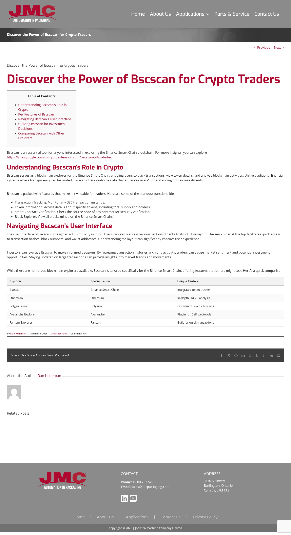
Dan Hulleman (18, 333)
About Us (105, 517)
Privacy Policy (205, 517)
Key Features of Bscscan (36, 114)
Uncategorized (59, 333)
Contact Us (171, 517)
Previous (263, 47)
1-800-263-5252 (144, 482)
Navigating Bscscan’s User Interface (44, 119)
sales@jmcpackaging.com (150, 487)
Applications (137, 517)
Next (277, 47)
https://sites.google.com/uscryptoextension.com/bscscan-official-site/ (59, 157)
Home (79, 517)
